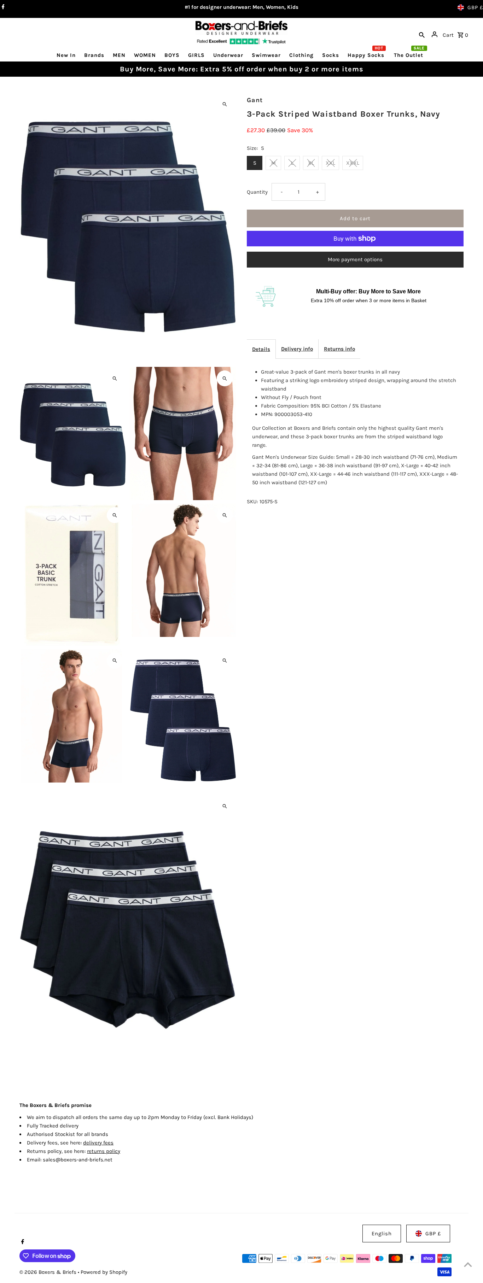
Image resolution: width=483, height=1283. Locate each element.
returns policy (103, 1151)
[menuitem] (66, 54)
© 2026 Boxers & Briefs (48, 1272)
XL (311, 163)
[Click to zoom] (225, 104)
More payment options (355, 259)
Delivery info (297, 349)
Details (261, 349)
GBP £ (475, 7)
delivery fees (98, 1143)
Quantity (257, 192)
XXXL (352, 163)
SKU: (252, 501)
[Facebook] (2, 7)
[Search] (421, 34)
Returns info (339, 349)
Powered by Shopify (104, 1272)
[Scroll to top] (468, 1264)
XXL (330, 163)
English (382, 1233)
